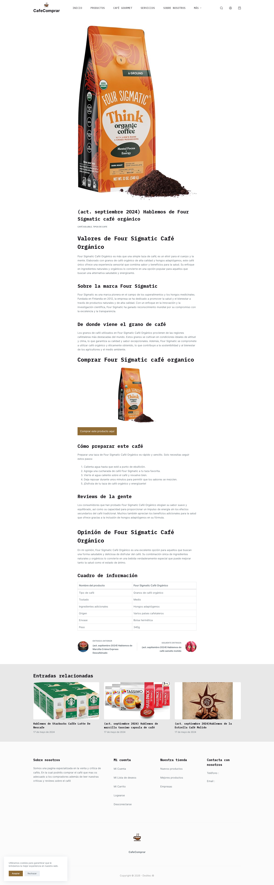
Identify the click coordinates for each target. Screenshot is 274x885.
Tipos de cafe (100, 226)
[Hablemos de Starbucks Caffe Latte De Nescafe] (66, 700)
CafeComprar (46, 10)
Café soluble (85, 226)
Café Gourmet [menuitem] (122, 8)
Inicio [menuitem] (77, 8)
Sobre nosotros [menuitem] (174, 8)
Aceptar (16, 873)
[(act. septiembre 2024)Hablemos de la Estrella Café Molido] (208, 700)
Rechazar (32, 873)
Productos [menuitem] (98, 8)
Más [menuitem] (196, 8)
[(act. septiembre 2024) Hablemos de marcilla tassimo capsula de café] (137, 700)
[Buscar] (221, 8)
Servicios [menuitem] (148, 8)
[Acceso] (230, 8)
